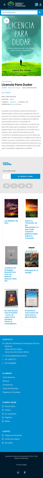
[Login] (40, 4)
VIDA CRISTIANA (7, 81)
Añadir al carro (26, 176)
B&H (12, 99)
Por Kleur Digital (21, 465)
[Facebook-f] (25, 472)
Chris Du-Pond (14, 87)
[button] (5, 5)
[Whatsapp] (18, 472)
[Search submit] (39, 12)
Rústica (13, 102)
